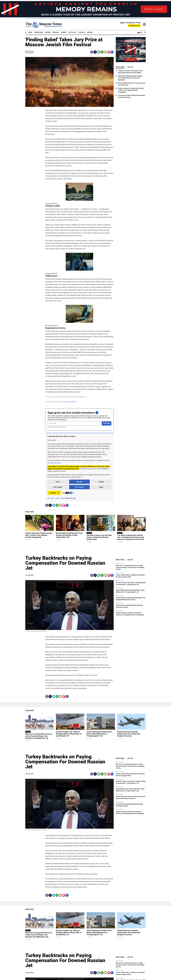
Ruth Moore (30, 51)
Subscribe (106, 423)
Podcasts (81, 32)
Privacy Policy (62, 427)
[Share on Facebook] (91, 52)
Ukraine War (38, 32)
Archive (90, 32)
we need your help (53, 463)
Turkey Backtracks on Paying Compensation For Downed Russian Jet (65, 563)
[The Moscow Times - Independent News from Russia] (43, 24)
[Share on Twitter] (95, 52)
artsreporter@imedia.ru (68, 401)
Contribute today (134, 25)
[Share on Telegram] (98, 52)
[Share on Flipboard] (108, 52)
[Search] (145, 32)
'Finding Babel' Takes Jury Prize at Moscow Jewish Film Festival (64, 42)
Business (56, 32)
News (30, 32)
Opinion (63, 32)
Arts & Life (72, 32)
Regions (48, 32)
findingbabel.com (80, 397)
